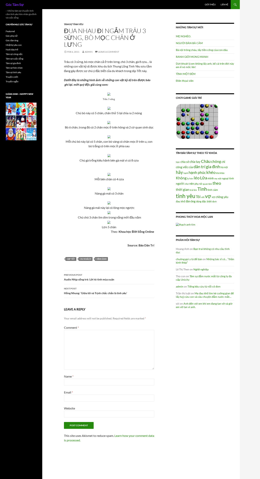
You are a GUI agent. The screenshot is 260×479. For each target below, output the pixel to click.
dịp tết (71, 259)
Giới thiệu (210, 4)
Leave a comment (108, 51)
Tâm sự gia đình (13, 63)
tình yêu (185, 195)
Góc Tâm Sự (15, 4)
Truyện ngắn (12, 81)
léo (196, 177)
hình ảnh (102, 259)
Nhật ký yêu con (14, 45)
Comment (71, 327)
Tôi (198, 196)
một (219, 178)
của (191, 167)
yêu (226, 197)
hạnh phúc (197, 172)
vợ (208, 196)
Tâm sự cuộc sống (14, 58)
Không (181, 178)
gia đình (213, 166)
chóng (216, 161)
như (187, 183)
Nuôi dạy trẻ (12, 49)
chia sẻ (184, 161)
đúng (198, 201)
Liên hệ (224, 4)
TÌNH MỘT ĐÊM (185, 73)
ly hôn (190, 178)
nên (191, 183)
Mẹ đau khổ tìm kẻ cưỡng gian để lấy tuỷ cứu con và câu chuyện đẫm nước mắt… (205, 295)
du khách (85, 259)
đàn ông (190, 201)
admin (89, 51)
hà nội (224, 167)
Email (68, 392)
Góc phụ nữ (12, 35)
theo (217, 183)
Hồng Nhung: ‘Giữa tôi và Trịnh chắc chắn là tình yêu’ (95, 291)
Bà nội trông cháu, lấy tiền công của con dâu (202, 49)
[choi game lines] (197, 121)
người (180, 183)
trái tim (193, 189)
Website (69, 408)
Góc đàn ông (12, 40)
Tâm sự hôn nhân (14, 67)
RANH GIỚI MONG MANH (192, 56)
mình (211, 178)
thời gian (182, 189)
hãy (179, 172)
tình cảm (212, 189)
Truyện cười (12, 76)
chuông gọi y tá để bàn (189, 259)
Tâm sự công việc (14, 54)
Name (68, 376)
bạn (178, 162)
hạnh (185, 173)
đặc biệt (207, 201)
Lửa (203, 177)
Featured (10, 31)
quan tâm (207, 183)
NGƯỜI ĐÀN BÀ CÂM (189, 43)
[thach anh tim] (185, 224)
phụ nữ (198, 183)
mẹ (215, 178)
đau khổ (180, 201)
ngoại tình (228, 178)
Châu (206, 161)
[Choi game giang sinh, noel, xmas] (21, 121)
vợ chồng (217, 197)
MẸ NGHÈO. (183, 36)
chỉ (223, 161)
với (202, 197)
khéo (210, 172)
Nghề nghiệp (201, 269)
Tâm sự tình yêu (73, 24)
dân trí (199, 166)
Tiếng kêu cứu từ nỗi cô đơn (203, 286)
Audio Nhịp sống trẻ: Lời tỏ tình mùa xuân (89, 277)
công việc (182, 167)
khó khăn (220, 173)
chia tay (195, 162)
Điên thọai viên (185, 80)
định (214, 201)
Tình (202, 189)
